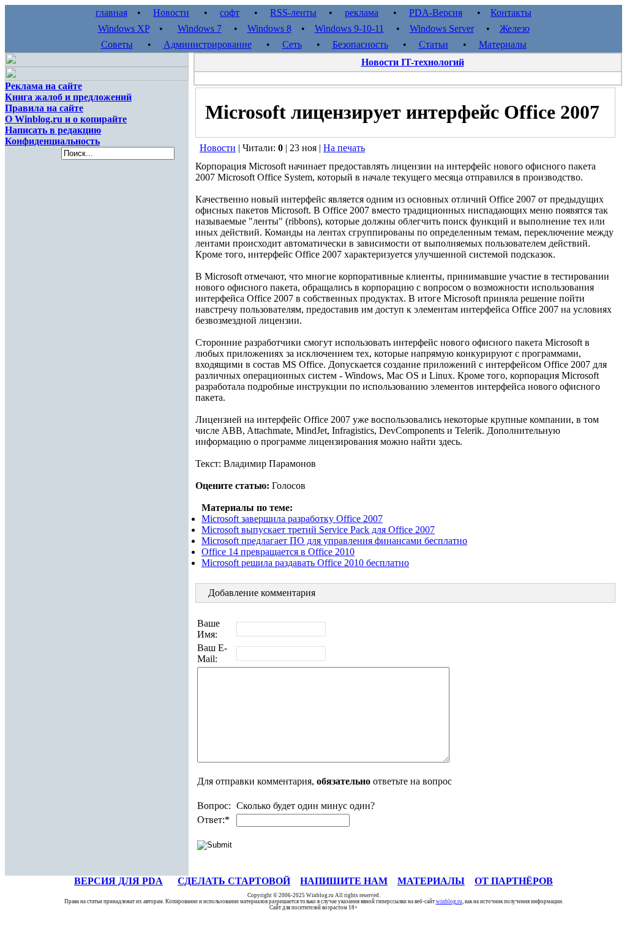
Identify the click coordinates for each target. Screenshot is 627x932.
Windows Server (442, 28)
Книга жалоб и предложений (68, 97)
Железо (515, 28)
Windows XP (123, 28)
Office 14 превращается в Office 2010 (278, 551)
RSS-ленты (293, 12)
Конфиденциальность (52, 141)
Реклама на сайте (43, 86)
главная (111, 12)
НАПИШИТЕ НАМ (344, 881)
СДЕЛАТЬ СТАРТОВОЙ (234, 881)
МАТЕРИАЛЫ (431, 881)
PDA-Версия (435, 12)
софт (229, 12)
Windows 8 (269, 28)
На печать (344, 148)
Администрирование (207, 44)
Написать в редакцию (53, 130)
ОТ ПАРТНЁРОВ (514, 881)
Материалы (503, 44)
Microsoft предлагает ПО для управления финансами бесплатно (334, 540)
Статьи (433, 44)
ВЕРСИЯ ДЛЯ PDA (118, 881)
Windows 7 (200, 28)
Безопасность (360, 44)
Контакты (510, 12)
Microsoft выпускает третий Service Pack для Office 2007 (318, 529)
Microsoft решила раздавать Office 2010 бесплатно (305, 562)
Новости (171, 12)
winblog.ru (449, 901)
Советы (117, 44)
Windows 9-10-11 (349, 28)
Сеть (292, 44)
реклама (361, 12)
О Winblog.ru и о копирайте (66, 119)
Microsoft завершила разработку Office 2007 (292, 518)
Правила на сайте (44, 108)
